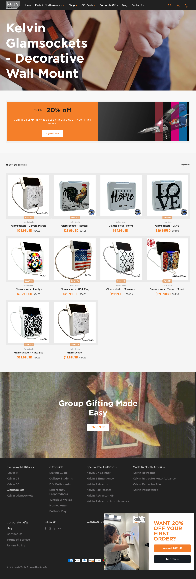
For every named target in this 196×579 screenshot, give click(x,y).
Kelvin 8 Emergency (100, 478)
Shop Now (98, 427)
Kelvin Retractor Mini (101, 495)
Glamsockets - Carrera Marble (28, 226)
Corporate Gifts (109, 5)
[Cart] (187, 6)
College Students (61, 478)
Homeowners (58, 505)
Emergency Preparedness (58, 492)
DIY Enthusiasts (60, 484)
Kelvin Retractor (98, 484)
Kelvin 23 (13, 478)
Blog (124, 5)
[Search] (169, 5)
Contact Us (138, 5)
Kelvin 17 (12, 473)
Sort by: (13, 164)
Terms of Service (18, 539)
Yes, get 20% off (172, 548)
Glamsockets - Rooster (74, 226)
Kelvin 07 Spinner (98, 473)
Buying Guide (58, 473)
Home (27, 5)
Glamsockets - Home (121, 226)
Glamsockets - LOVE (167, 226)
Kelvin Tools (20, 567)
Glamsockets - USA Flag (75, 289)
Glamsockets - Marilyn (29, 289)
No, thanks (172, 559)
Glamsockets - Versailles (28, 353)
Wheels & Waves (60, 500)
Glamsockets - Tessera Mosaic (167, 289)
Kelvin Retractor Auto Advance (108, 501)
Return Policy (16, 545)
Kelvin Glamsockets (20, 495)
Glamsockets (75, 353)
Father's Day (58, 511)
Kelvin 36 (13, 484)
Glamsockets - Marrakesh (121, 289)
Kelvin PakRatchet (99, 490)
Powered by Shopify (37, 567)
